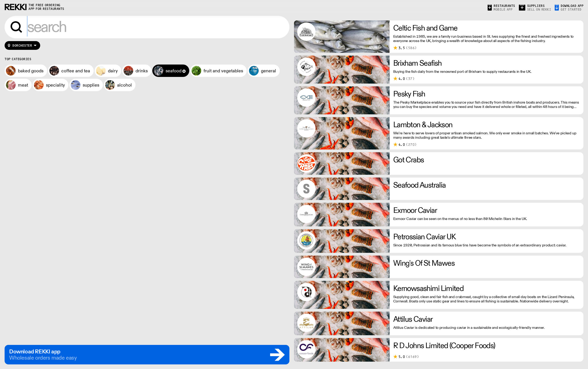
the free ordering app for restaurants (46, 7)
